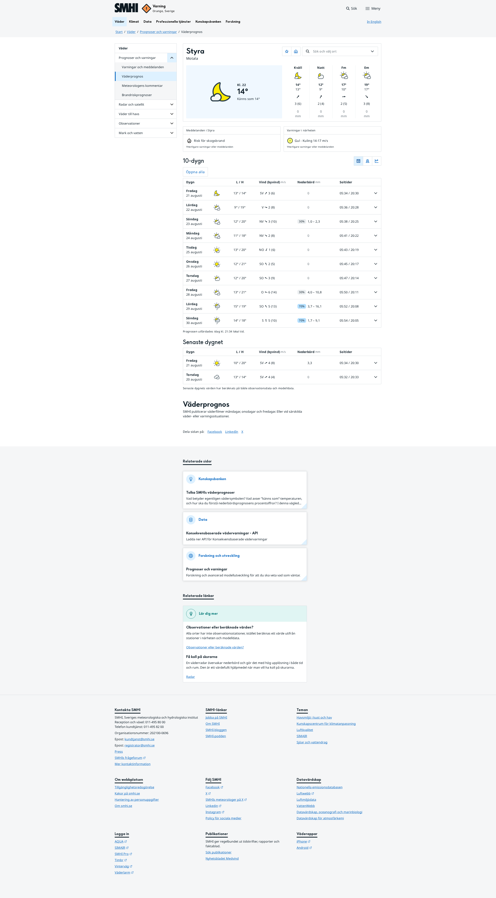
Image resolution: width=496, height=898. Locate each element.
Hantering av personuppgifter (137, 799)
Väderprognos (132, 76)
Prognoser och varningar (158, 32)
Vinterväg (142, 866)
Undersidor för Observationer (172, 123)
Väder (119, 21)
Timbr (140, 860)
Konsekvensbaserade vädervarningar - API (222, 533)
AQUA (140, 841)
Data (148, 21)
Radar (190, 677)
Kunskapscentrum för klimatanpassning (326, 723)
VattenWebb (306, 806)
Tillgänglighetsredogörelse (134, 787)
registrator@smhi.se (140, 745)
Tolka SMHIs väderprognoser (210, 492)
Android (323, 847)
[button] (351, 8)
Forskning (233, 21)
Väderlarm (143, 872)
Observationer (129, 123)
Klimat (134, 21)
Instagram (234, 812)
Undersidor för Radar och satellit (172, 104)
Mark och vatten (131, 133)
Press (119, 751)
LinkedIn (231, 431)
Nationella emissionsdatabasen (320, 787)
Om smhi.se (123, 806)
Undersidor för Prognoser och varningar (172, 57)
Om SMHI (213, 723)
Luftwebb (324, 793)
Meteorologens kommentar (142, 86)
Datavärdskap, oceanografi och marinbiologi (329, 812)
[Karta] (367, 161)
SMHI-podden (216, 736)
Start (119, 32)
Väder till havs (129, 114)
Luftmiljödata (306, 799)
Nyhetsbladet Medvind (222, 858)
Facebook (215, 431)
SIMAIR (302, 736)
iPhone (322, 841)
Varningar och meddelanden (143, 67)
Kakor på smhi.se (127, 793)
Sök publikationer (219, 852)
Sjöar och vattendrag (312, 742)
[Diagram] (376, 161)
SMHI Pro (142, 854)
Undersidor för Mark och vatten (172, 133)
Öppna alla (195, 172)
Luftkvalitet (305, 730)
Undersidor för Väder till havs (172, 114)
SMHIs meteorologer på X (245, 799)
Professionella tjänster (173, 21)
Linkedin (232, 805)
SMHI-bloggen (216, 730)
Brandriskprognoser (137, 95)
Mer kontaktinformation (133, 764)
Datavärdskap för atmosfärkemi (320, 818)
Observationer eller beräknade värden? (215, 647)
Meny (375, 8)
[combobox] (340, 51)
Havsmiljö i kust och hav (314, 717)
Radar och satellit (131, 104)
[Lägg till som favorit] (286, 51)
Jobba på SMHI (216, 717)
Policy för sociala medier (223, 818)
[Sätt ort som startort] (296, 51)
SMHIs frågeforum (149, 757)
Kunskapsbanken (208, 21)
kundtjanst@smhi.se (139, 739)
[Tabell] (358, 161)
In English (374, 22)
